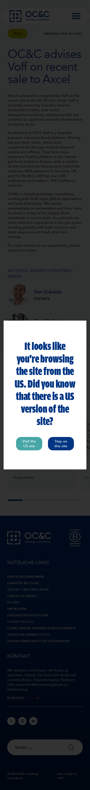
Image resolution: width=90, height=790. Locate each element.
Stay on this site (60, 443)
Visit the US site (29, 443)
